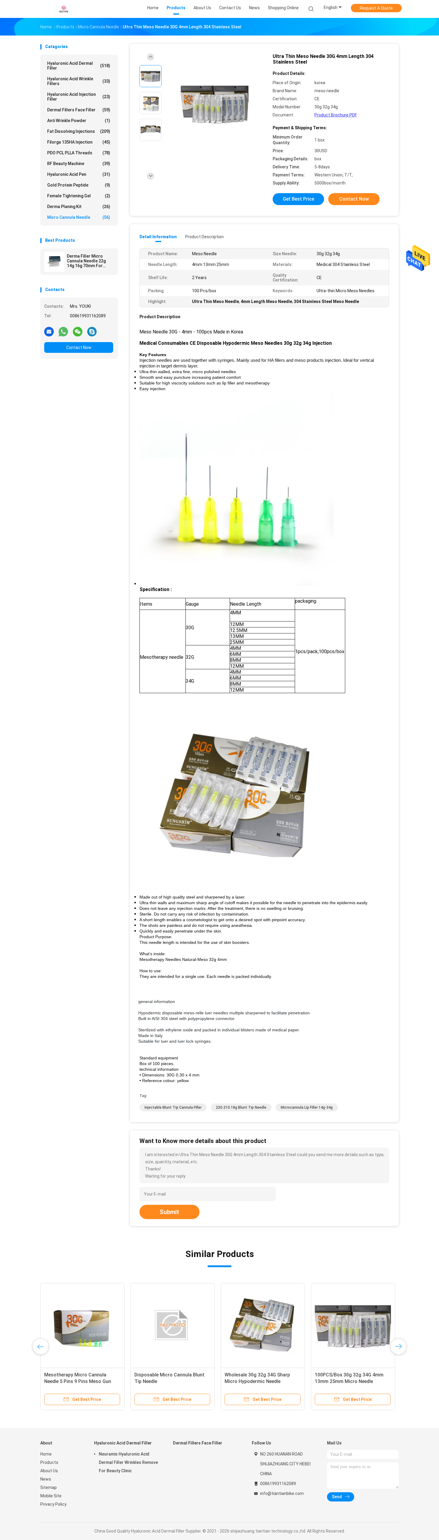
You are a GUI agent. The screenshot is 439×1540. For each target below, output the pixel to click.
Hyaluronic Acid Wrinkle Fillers (78, 81)
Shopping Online (283, 7)
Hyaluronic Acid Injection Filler (78, 96)
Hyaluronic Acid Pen (78, 174)
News (45, 1479)
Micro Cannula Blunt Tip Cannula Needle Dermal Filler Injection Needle (170, 1381)
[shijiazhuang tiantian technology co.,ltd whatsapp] (63, 331)
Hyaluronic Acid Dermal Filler (78, 65)
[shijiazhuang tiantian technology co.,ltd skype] (92, 331)
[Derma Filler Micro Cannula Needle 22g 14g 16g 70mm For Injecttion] (54, 262)
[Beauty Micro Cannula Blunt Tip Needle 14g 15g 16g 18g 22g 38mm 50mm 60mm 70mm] (353, 1325)
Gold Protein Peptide (78, 185)
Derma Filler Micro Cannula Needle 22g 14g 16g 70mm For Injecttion (86, 261)
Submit (169, 1212)
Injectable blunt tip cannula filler (173, 1107)
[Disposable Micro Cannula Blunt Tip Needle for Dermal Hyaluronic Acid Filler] (82, 1325)
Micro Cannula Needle (78, 217)
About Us (49, 1470)
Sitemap (48, 1487)
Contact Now (78, 347)
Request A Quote (376, 8)
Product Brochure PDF (335, 115)
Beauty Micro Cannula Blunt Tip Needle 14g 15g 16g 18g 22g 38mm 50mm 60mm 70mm (349, 1381)
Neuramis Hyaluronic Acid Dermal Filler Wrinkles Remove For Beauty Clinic (128, 1462)
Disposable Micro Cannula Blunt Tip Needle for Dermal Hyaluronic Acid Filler (80, 1381)
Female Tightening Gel (78, 195)
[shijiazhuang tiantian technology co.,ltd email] (49, 331)
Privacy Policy (53, 1504)
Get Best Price (298, 199)
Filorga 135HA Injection (78, 142)
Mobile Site (51, 1495)
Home (46, 1454)
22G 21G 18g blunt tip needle (241, 1107)
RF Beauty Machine (78, 163)
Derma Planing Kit (78, 206)
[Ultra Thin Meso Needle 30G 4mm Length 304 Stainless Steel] (215, 104)
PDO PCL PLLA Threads (78, 152)
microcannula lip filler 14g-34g (307, 1107)
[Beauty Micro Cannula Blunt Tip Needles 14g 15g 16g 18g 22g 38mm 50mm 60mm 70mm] (263, 1325)
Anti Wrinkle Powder (78, 120)
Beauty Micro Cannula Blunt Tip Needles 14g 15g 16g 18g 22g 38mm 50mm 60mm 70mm (259, 1381)
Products (49, 1462)
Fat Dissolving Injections (78, 131)
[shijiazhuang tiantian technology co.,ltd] (63, 9)
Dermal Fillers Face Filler (78, 109)
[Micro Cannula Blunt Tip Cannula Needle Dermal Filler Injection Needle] (172, 1325)
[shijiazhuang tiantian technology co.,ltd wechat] (77, 331)
